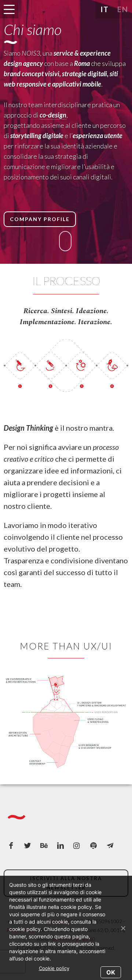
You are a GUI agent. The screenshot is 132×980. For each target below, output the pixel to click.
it (104, 9)
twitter (29, 847)
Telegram (111, 847)
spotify (95, 847)
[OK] (122, 928)
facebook (12, 847)
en (122, 9)
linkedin (62, 847)
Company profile (40, 219)
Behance (45, 847)
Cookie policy (54, 968)
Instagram (78, 847)
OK (110, 972)
